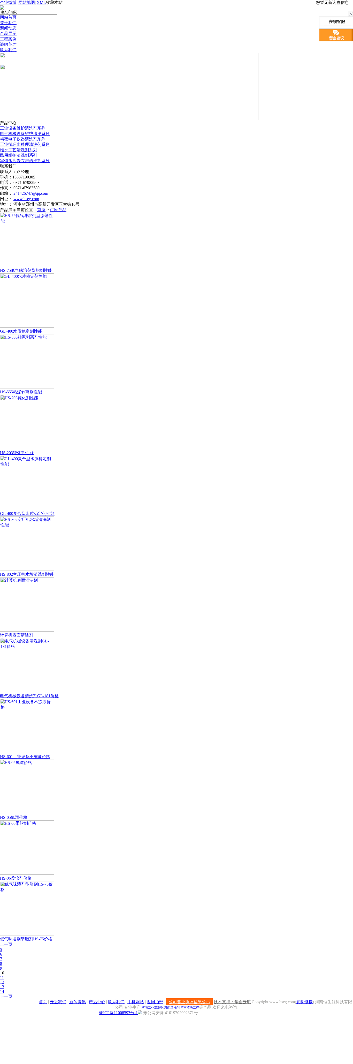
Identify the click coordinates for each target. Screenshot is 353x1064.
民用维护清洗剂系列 (18, 155)
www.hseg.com (26, 199)
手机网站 (135, 1002)
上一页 (6, 944)
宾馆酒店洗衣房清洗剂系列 (25, 161)
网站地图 (26, 2)
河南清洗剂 (172, 1007)
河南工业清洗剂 (152, 1007)
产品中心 (97, 1002)
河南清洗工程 (189, 1007)
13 (2, 987)
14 (2, 991)
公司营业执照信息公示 (189, 1002)
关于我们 (8, 22)
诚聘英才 (8, 44)
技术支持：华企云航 (232, 1002)
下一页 (6, 996)
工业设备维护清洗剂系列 (22, 128)
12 (2, 982)
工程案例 (8, 39)
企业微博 (8, 2)
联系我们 (8, 50)
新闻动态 (8, 28)
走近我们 (58, 1002)
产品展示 (8, 33)
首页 (41, 209)
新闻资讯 (77, 1002)
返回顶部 (155, 1002)
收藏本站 (54, 2)
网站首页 (8, 17)
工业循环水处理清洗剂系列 (25, 144)
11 (2, 977)
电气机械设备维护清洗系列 (25, 133)
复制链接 (304, 1002)
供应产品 (58, 209)
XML (41, 2)
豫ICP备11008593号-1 (118, 1012)
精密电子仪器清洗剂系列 (22, 139)
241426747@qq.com (30, 193)
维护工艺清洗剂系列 (18, 150)
